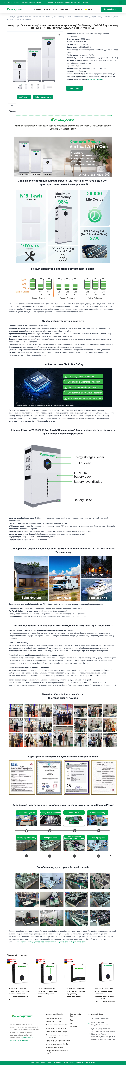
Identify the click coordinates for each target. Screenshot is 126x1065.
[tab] (12, 105)
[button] (120, 2)
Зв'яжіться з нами (94, 79)
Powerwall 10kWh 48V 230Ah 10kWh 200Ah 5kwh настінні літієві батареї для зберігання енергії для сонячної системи (19, 994)
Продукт (64, 9)
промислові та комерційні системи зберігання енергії (63, 942)
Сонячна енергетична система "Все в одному (39, 17)
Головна (37, 9)
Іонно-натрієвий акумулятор (28, 942)
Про (46, 9)
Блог (55, 9)
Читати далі (14, 1005)
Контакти (78, 9)
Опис (12, 105)
